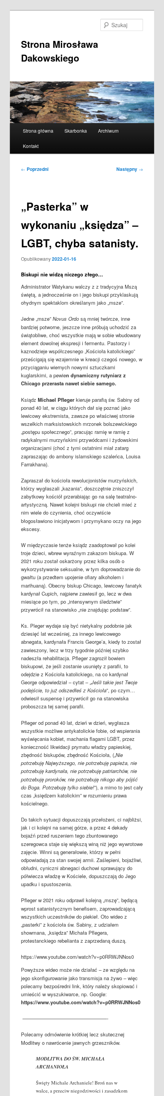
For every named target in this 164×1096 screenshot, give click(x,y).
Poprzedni (34, 169)
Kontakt (31, 146)
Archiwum (108, 130)
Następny (129, 169)
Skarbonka (75, 130)
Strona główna (38, 130)
